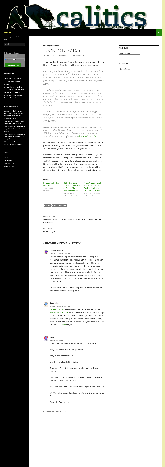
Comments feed (9, 163)
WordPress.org (9, 167)
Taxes (48, 205)
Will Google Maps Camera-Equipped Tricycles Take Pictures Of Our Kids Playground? (72, 219)
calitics (7, 32)
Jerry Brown (55, 46)
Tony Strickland (59, 205)
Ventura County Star (88, 136)
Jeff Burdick (8, 142)
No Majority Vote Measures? (54, 230)
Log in (6, 157)
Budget (46, 46)
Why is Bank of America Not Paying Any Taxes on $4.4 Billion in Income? (14, 113)
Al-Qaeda (61, 324)
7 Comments (80, 55)
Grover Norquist (57, 309)
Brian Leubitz (65, 55)
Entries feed (8, 160)
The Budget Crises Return (12, 92)
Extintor (6, 111)
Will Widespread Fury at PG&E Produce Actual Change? (14, 128)
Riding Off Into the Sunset (12, 79)
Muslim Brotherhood (59, 312)
